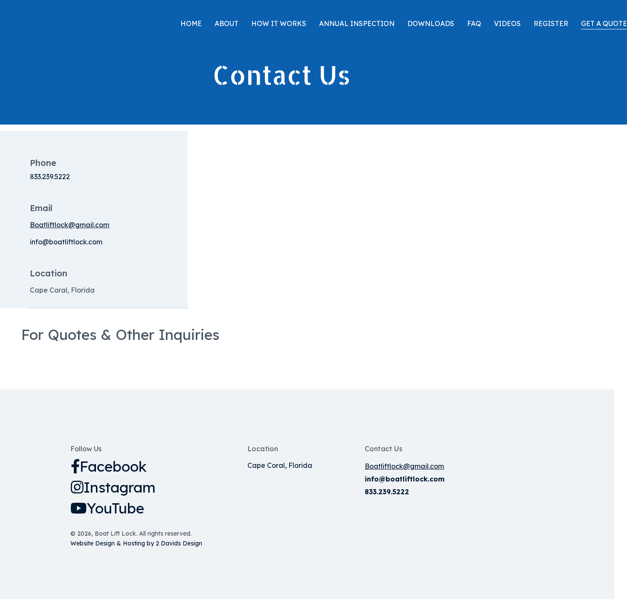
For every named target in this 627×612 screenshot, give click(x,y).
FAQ (474, 23)
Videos (507, 23)
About (226, 23)
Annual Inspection (357, 23)
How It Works (278, 23)
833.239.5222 (50, 176)
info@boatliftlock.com (66, 242)
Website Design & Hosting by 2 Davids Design (136, 543)
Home (191, 23)
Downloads (430, 23)
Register (551, 23)
